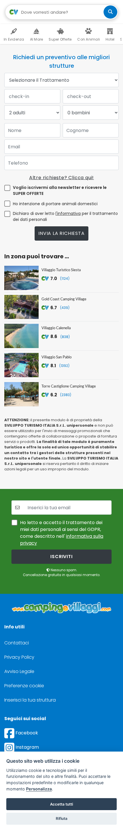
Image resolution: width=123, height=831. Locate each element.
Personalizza (39, 788)
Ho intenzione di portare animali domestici (55, 204)
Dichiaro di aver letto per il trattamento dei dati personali (65, 216)
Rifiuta (62, 818)
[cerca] (110, 12)
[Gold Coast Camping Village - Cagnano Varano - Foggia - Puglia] (21, 307)
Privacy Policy (19, 657)
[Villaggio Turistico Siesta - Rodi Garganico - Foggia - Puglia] (21, 278)
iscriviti (61, 556)
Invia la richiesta (61, 233)
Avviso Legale (19, 671)
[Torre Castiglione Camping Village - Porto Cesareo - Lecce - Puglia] (21, 394)
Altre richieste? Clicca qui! (61, 177)
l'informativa (68, 213)
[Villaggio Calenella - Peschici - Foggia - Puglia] (21, 336)
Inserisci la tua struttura (30, 700)
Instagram (26, 747)
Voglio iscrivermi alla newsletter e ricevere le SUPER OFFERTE (60, 190)
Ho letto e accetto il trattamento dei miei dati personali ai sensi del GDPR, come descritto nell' (61, 532)
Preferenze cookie (24, 685)
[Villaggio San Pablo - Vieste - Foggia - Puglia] (21, 365)
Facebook (26, 733)
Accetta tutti (61, 804)
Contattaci (16, 643)
